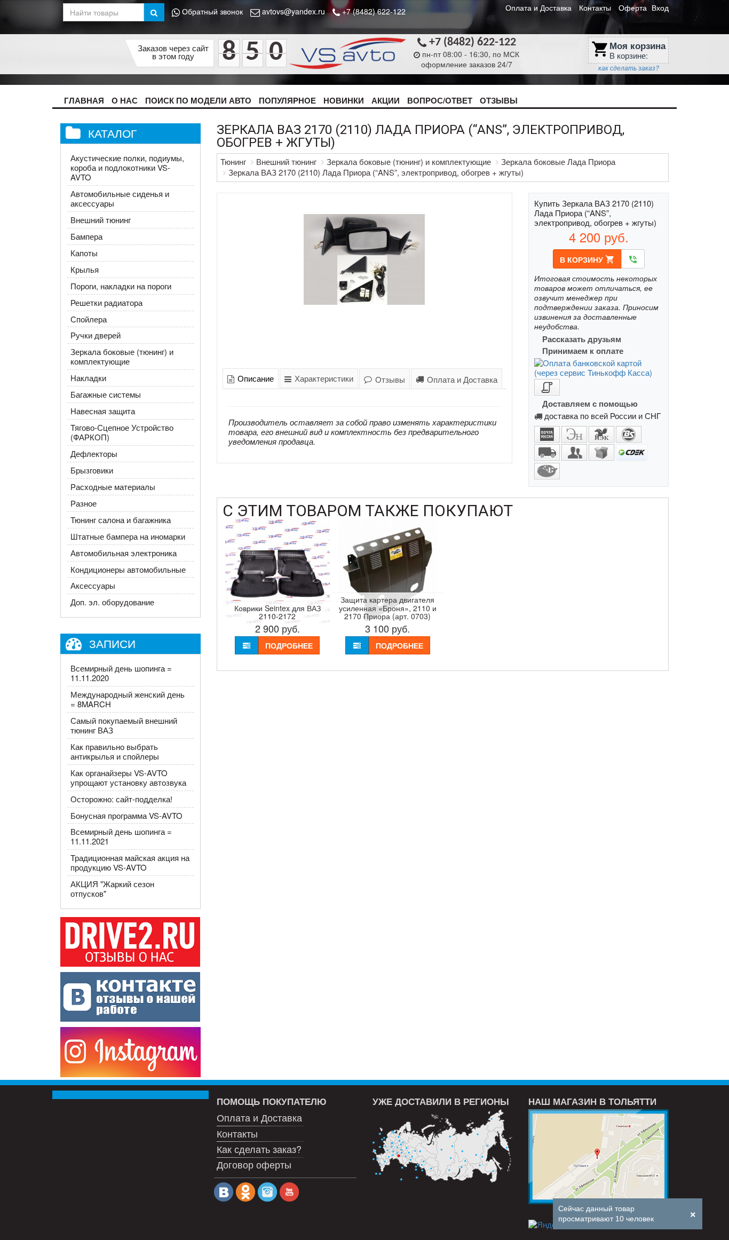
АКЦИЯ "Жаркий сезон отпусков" (112, 888)
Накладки (88, 377)
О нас (125, 100)
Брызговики (91, 470)
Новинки (343, 100)
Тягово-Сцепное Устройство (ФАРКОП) (121, 432)
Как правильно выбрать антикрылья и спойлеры (114, 751)
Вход (660, 7)
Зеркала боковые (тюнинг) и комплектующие (121, 356)
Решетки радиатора (106, 302)
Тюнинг (233, 161)
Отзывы (499, 100)
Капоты (84, 252)
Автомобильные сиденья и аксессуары (119, 198)
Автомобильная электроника (123, 552)
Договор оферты (254, 1164)
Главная (84, 100)
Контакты (595, 7)
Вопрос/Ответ (439, 100)
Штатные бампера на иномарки (127, 536)
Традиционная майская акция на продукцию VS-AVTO (129, 862)
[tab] (251, 378)
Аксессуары (92, 585)
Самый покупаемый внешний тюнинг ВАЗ (123, 725)
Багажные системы (105, 394)
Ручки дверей (95, 335)
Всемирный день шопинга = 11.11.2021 (121, 836)
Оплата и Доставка (538, 7)
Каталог (112, 133)
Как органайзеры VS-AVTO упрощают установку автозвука (128, 777)
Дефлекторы (93, 453)
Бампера (86, 236)
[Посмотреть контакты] (598, 1156)
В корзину (587, 259)
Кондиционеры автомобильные (128, 569)
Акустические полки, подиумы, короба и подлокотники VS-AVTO (127, 167)
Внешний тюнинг (100, 219)
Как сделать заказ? (259, 1149)
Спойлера (88, 319)
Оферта (633, 7)
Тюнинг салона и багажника (120, 519)
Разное (83, 503)
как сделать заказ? (628, 68)
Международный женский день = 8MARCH (127, 699)
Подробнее (289, 645)
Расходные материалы (112, 486)
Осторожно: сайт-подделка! (121, 798)
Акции (385, 100)
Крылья (84, 269)
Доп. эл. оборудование (112, 601)
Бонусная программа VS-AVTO (126, 815)
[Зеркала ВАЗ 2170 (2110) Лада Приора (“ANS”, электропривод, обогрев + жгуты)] (365, 279)
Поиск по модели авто (198, 100)
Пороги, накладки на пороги (120, 285)
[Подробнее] (442, 1145)
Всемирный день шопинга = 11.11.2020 (121, 672)
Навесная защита (102, 410)
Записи (112, 643)
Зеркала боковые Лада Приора (558, 161)
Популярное (287, 100)
